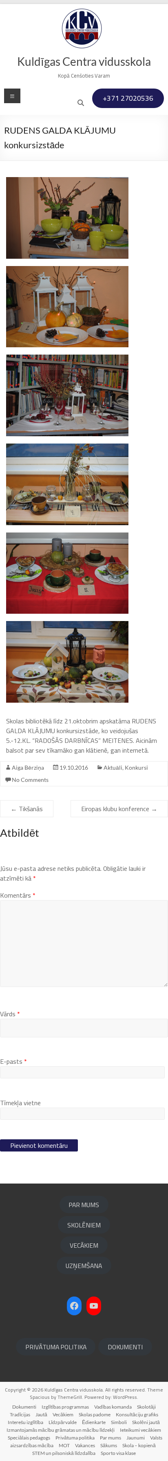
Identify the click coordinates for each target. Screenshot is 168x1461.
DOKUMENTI (125, 1347)
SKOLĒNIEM (84, 1225)
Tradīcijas (20, 1414)
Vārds (10, 1014)
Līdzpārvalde (63, 1422)
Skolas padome (95, 1414)
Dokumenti (24, 1407)
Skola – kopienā (139, 1445)
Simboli (119, 1422)
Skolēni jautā (146, 1422)
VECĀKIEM (84, 1245)
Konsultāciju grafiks (137, 1414)
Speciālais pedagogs (29, 1438)
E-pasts (13, 1061)
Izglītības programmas (65, 1407)
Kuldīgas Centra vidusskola (84, 61)
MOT (64, 1445)
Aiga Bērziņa (28, 767)
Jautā (41, 1414)
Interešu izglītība (25, 1422)
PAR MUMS (84, 1205)
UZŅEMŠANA (84, 1266)
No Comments (30, 779)
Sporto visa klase (118, 1453)
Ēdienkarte (94, 1422)
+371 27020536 (128, 98)
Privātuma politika (75, 1438)
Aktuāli (113, 767)
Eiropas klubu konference (119, 809)
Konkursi (136, 767)
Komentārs (17, 895)
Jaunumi (135, 1438)
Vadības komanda (113, 1407)
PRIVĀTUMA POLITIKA (55, 1347)
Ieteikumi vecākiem (140, 1430)
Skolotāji (146, 1407)
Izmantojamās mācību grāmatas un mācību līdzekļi (61, 1430)
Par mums (110, 1438)
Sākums (108, 1445)
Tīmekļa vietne (20, 1103)
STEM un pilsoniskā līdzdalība (63, 1453)
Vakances (85, 1445)
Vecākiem (63, 1414)
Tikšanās (27, 809)
